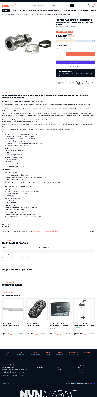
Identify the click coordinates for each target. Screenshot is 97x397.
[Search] (72, 5)
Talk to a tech (91, 1)
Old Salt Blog (39, 365)
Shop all (7, 10)
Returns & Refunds (81, 367)
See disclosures (76, 38)
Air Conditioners (72, 10)
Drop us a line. (17, 273)
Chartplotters (17, 10)
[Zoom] (51, 19)
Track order (81, 1)
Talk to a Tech (39, 367)
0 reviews (66, 29)
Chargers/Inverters (53, 10)
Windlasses (64, 10)
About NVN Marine (71, 1)
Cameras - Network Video (27, 14)
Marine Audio (43, 10)
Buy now (74, 59)
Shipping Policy (80, 365)
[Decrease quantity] (57, 53)
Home (3, 14)
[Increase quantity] (63, 53)
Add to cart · (76, 54)
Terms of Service (81, 369)
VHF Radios (36, 10)
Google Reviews (60, 369)
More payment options (75, 66)
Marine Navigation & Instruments (13, 14)
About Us (58, 365)
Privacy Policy (80, 372)
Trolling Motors (27, 10)
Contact (58, 367)
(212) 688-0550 (60, 1)
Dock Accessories (83, 10)
